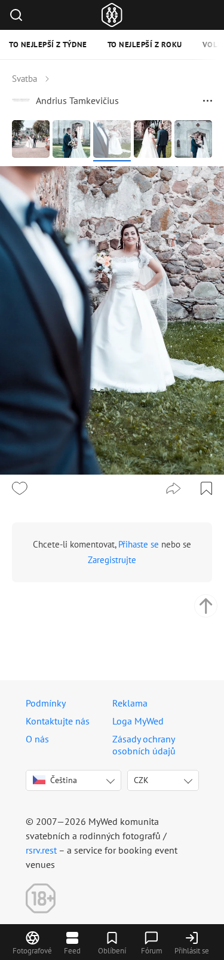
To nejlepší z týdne (48, 44)
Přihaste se (138, 544)
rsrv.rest (41, 850)
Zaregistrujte (112, 559)
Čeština (63, 780)
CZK (141, 780)
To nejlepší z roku (145, 44)
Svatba (24, 78)
